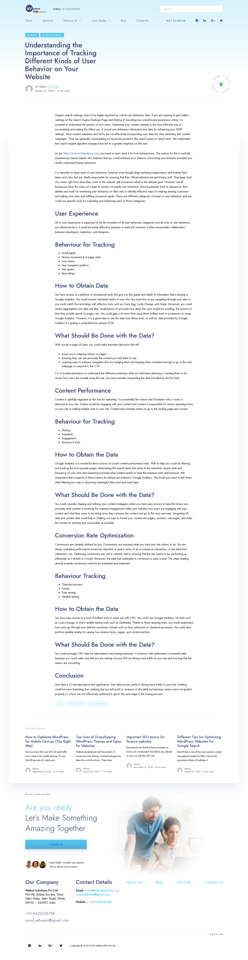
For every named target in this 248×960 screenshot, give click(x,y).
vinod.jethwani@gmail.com (47, 920)
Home (28, 21)
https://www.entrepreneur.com (81, 153)
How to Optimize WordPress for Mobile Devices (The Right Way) (48, 741)
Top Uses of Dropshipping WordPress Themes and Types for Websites (98, 741)
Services (184, 882)
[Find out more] (221, 84)
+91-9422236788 (70, 9)
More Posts (53, 86)
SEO (60, 704)
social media (77, 704)
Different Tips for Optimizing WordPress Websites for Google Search (199, 741)
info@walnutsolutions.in (102, 890)
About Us (48, 21)
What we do (70, 21)
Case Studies (99, 21)
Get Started (176, 20)
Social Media (53, 35)
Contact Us (142, 21)
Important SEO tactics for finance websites (146, 739)
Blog (123, 21)
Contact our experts (73, 862)
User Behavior (98, 704)
